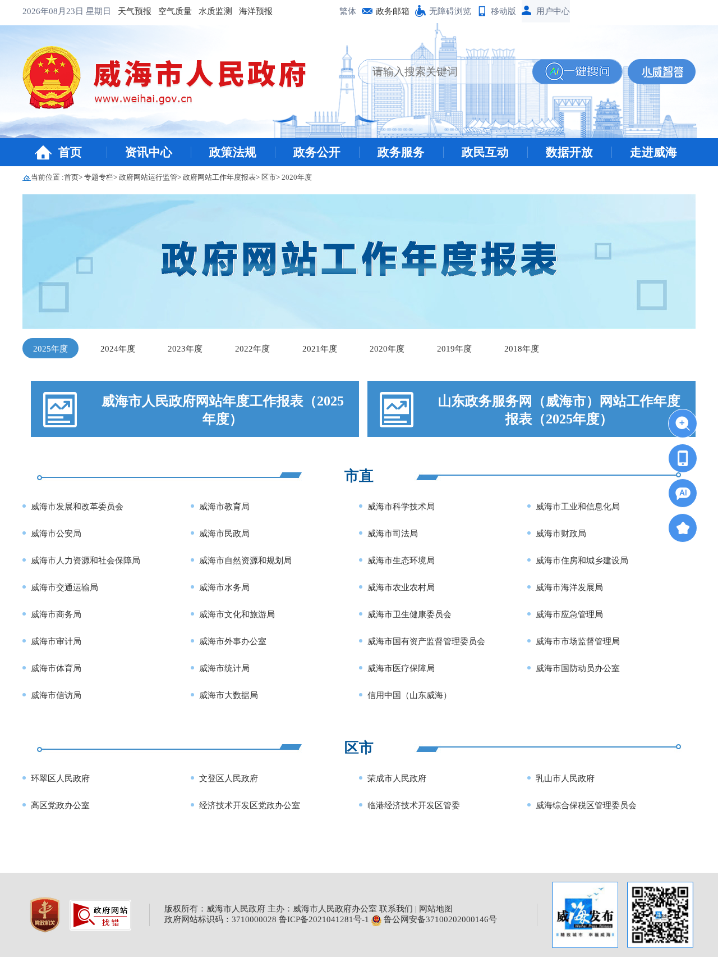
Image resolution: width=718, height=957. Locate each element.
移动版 (503, 11)
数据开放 (569, 152)
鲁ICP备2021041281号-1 (324, 919)
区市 (268, 177)
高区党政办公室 (60, 805)
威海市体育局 (56, 668)
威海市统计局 (224, 668)
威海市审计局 (56, 641)
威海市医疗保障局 (401, 668)
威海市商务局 (56, 614)
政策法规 (232, 152)
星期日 (98, 11)
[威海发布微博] (585, 915)
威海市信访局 (56, 695)
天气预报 (134, 11)
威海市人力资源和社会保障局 (85, 560)
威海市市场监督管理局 (578, 641)
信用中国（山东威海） (409, 695)
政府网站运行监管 (148, 177)
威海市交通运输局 (64, 587)
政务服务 (401, 152)
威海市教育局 (224, 506)
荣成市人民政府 (396, 778)
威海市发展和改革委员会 (77, 506)
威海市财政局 (561, 533)
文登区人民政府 (228, 778)
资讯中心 (148, 152)
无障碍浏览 (450, 11)
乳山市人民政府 (565, 778)
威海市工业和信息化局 (578, 506)
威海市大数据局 (228, 695)
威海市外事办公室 (232, 641)
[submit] (577, 71)
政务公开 (316, 152)
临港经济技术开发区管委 (413, 805)
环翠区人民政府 (60, 778)
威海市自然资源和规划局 (245, 560)
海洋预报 (256, 11)
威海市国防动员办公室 (578, 668)
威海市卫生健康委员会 (409, 614)
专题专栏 (98, 177)
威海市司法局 (392, 533)
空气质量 (175, 11)
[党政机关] (46, 913)
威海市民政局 (224, 533)
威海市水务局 (224, 587)
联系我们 (396, 908)
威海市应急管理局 (569, 614)
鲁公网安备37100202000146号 (439, 919)
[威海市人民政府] (173, 81)
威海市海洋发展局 (569, 587)
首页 (70, 152)
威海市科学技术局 (401, 506)
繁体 (347, 11)
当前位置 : (47, 177)
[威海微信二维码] (660, 915)
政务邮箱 (392, 11)
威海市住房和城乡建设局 (582, 560)
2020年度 (297, 177)
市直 (359, 476)
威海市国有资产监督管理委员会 (426, 641)
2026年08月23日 (54, 11)
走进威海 (653, 152)
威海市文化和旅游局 (237, 614)
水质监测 (215, 11)
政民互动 (485, 152)
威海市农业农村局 (401, 587)
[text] (445, 71)
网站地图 (436, 908)
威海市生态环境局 (401, 560)
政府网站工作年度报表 (219, 177)
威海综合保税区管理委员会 (586, 805)
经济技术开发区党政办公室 (249, 805)
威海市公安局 (56, 533)
